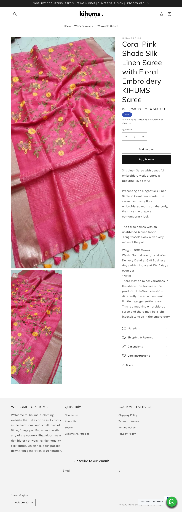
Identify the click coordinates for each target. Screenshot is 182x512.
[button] (15, 14)
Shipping (143, 119)
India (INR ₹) (21, 502)
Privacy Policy (127, 433)
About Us (70, 421)
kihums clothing (135, 505)
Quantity (127, 129)
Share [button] (129, 365)
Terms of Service (129, 421)
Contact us (72, 415)
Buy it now (146, 159)
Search (69, 427)
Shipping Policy (128, 415)
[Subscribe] (119, 471)
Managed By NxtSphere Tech (157, 505)
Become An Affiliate (77, 433)
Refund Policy (127, 427)
